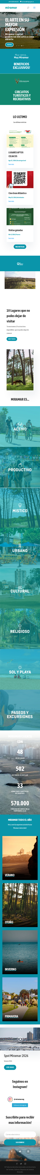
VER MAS (9, 38)
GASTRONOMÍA (18, 23)
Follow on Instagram (20, 1105)
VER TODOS (11, 339)
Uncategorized (21, 160)
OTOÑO (9, 922)
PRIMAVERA (11, 1016)
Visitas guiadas (16, 230)
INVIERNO (10, 969)
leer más (11, 164)
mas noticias (20, 247)
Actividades (20, 197)
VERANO (9, 875)
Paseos (18, 234)
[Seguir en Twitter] (20, 1151)
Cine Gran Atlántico (17, 193)
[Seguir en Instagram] (28, 1151)
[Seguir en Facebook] (11, 1151)
